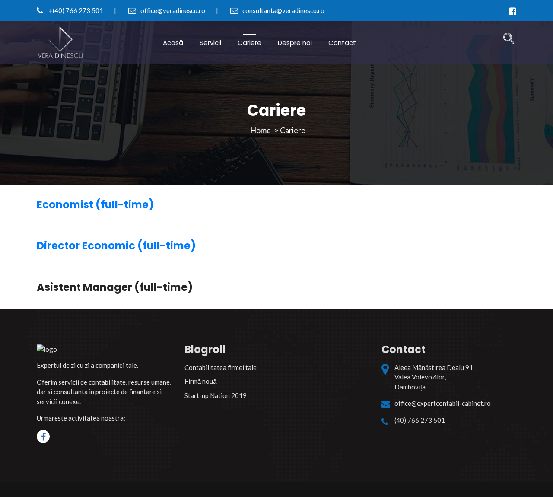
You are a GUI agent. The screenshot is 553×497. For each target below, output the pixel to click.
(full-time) (95, 205)
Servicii (210, 42)
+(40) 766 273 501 (75, 10)
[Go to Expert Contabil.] (260, 130)
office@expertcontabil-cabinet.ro (442, 403)
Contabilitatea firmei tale (220, 367)
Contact (342, 42)
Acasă (173, 42)
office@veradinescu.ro (172, 10)
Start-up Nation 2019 (215, 395)
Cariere (249, 42)
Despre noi (295, 42)
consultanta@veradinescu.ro (282, 10)
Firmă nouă (200, 381)
